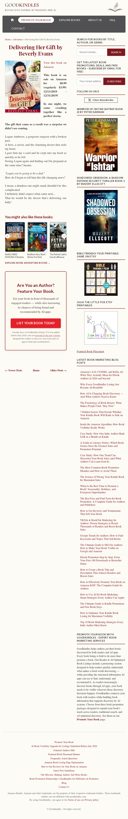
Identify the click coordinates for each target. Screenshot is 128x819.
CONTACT (18, 28)
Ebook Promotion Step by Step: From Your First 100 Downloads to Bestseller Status (101, 560)
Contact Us (64, 786)
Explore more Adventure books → (27, 263)
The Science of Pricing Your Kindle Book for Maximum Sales (102, 478)
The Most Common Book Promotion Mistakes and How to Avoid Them (99, 469)
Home (36, 370)
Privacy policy (92, 799)
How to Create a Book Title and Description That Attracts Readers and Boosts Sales (100, 573)
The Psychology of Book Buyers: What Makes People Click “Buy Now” (101, 404)
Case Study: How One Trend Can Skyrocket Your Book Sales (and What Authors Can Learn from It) (100, 458)
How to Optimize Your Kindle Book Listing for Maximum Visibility (99, 614)
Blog (64, 782)
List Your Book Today (36, 323)
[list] (35, 241)
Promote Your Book (88, 719)
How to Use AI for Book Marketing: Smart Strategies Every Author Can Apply (102, 596)
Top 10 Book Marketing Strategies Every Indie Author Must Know (101, 623)
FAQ (112, 19)
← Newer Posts (13, 370)
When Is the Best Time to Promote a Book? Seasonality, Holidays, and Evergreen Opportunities (99, 489)
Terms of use (74, 799)
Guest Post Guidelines (64, 770)
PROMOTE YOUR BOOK (36, 19)
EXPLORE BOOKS (69, 19)
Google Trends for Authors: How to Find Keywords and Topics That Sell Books (101, 537)
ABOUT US (95, 19)
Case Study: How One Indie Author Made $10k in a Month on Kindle (102, 435)
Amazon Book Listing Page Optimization (64, 762)
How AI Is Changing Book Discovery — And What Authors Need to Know (101, 395)
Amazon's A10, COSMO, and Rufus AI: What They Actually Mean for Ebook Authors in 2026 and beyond (101, 375)
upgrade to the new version (47, 335)
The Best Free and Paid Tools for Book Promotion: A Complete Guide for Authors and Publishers (102, 501)
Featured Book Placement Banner (64, 754)
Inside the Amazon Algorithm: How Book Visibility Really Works (102, 425)
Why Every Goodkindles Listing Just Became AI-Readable (99, 385)
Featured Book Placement (90, 351)
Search (116, 52)
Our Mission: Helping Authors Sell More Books (64, 774)
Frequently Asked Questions (64, 758)
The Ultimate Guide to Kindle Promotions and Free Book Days (102, 605)
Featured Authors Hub (64, 750)
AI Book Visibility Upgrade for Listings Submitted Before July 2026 (64, 746)
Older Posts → (58, 370)
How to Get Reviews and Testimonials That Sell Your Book (100, 512)
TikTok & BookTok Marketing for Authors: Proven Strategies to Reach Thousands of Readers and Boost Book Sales (101, 524)
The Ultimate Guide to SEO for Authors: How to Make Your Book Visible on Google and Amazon (101, 548)
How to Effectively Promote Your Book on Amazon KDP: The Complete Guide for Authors (102, 585)
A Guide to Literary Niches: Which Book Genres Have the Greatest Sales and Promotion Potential (102, 446)
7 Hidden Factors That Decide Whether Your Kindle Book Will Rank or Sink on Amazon (101, 415)
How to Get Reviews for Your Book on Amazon (64, 766)
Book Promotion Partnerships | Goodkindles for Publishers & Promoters (64, 778)
